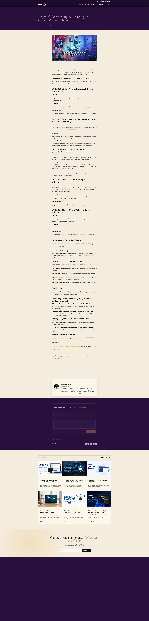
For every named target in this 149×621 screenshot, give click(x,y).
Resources (101, 4)
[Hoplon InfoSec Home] (42, 4)
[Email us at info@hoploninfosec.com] (99, 1)
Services (87, 4)
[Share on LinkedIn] (91, 444)
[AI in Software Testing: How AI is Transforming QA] (99, 468)
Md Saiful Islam (66, 385)
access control (71, 97)
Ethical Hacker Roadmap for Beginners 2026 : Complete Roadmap (72, 512)
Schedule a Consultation (105, 1)
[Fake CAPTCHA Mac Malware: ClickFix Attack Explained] (50, 468)
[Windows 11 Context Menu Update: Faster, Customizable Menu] (99, 499)
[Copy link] (94, 444)
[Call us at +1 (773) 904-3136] (97, 1)
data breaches (70, 107)
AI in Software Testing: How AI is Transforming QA (97, 480)
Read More (42, 489)
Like (58, 413)
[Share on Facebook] (86, 444)
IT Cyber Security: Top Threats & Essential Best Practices (73, 480)
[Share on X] (88, 444)
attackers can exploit (72, 129)
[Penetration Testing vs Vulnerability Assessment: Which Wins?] (50, 499)
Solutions (93, 4)
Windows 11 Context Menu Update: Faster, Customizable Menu (98, 511)
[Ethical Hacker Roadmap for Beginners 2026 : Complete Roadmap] (74, 499)
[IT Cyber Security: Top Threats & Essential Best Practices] (74, 468)
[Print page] (96, 444)
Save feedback (91, 431)
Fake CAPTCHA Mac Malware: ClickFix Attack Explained (48, 480)
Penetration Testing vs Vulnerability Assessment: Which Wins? (50, 511)
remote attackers (60, 98)
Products (81, 4)
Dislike (67, 413)
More (108, 4)
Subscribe (85, 550)
